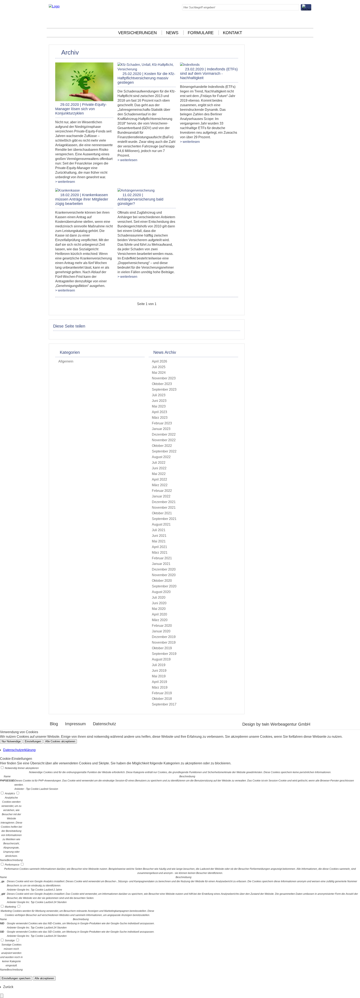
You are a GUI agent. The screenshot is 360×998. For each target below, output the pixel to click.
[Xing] (300, 21)
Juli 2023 (158, 395)
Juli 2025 (158, 367)
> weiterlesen (65, 181)
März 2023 (160, 417)
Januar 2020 (161, 631)
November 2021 (164, 507)
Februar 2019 (162, 693)
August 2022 (161, 457)
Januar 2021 (161, 564)
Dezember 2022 (164, 434)
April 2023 (159, 412)
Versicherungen (137, 32)
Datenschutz (104, 723)
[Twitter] (291, 21)
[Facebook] (266, 21)
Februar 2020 (162, 625)
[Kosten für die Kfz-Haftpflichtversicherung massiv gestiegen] (147, 69)
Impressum (75, 723)
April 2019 (159, 682)
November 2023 (164, 378)
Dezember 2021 (164, 502)
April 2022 (159, 479)
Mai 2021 (159, 541)
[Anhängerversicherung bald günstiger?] (136, 190)
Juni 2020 (159, 603)
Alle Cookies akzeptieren (60, 741)
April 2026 (159, 361)
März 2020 (160, 620)
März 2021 (160, 552)
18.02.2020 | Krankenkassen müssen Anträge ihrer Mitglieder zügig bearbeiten (81, 199)
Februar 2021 (162, 558)
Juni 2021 (159, 535)
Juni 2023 (159, 400)
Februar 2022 (162, 490)
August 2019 (161, 659)
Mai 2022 (159, 474)
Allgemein (65, 361)
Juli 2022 (158, 462)
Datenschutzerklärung (19, 750)
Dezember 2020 (164, 569)
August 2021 (161, 524)
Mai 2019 (159, 676)
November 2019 (164, 642)
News (172, 32)
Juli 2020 (158, 597)
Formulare (201, 32)
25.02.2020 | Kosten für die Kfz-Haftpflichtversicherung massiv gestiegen (146, 78)
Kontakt (232, 32)
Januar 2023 (161, 429)
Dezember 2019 (164, 637)
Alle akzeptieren (44, 978)
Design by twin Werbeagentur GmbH (276, 724)
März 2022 (160, 485)
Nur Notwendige (11, 741)
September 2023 (164, 389)
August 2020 (161, 592)
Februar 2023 (162, 423)
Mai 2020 (159, 609)
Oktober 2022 (162, 445)
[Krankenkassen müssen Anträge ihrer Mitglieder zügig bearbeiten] (67, 190)
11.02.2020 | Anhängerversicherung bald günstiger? (140, 199)
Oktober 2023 (162, 384)
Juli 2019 (158, 665)
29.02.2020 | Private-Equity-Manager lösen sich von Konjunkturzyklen (81, 108)
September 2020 (164, 586)
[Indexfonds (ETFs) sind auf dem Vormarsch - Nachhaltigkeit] (190, 64)
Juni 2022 (159, 468)
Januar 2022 (161, 496)
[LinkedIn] (283, 21)
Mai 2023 (159, 406)
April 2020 (159, 614)
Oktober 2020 (162, 580)
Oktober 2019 (162, 648)
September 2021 (164, 519)
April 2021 (159, 547)
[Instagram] (275, 21)
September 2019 (164, 653)
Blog (54, 723)
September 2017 (164, 704)
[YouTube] (308, 21)
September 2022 (164, 451)
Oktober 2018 (162, 698)
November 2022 (164, 440)
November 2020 (164, 575)
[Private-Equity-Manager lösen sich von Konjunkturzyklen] (84, 100)
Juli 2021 (158, 530)
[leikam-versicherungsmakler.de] (54, 6)
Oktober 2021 (162, 513)
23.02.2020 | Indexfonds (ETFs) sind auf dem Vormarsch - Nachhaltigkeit (209, 73)
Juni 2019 (159, 670)
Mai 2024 (159, 372)
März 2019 (160, 687)
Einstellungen (33, 741)
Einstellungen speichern (16, 978)
